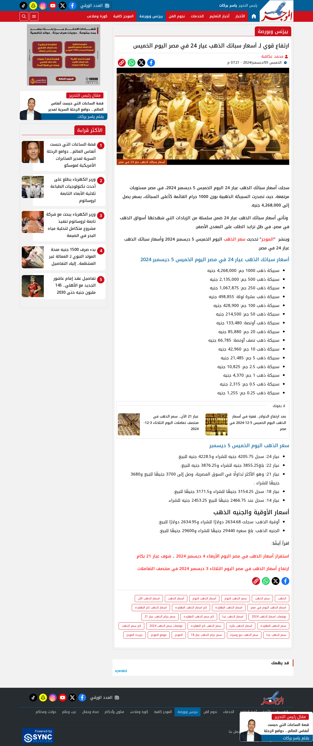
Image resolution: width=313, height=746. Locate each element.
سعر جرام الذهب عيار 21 (160, 616)
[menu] (34, 16)
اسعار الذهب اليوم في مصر (268, 607)
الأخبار (240, 16)
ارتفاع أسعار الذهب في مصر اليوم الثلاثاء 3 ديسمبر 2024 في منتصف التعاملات (213, 568)
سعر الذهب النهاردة (273, 626)
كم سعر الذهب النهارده (199, 616)
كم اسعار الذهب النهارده (191, 607)
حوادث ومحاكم (46, 712)
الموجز (267, 239)
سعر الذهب (234, 239)
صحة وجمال (90, 712)
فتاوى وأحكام (114, 712)
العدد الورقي (90, 6)
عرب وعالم (69, 712)
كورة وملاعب (97, 16)
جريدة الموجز (134, 635)
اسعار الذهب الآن (149, 598)
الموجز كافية (123, 16)
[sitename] (272, 697)
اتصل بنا (234, 731)
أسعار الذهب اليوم (204, 598)
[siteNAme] (276, 11)
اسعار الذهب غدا (232, 616)
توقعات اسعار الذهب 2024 (269, 616)
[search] (24, 16)
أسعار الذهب (176, 598)
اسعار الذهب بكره (240, 626)
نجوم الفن (177, 16)
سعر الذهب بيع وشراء (244, 635)
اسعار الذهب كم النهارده (151, 607)
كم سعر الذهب (131, 626)
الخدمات (197, 16)
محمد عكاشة (273, 56)
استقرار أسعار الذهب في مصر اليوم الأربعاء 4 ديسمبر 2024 (232, 556)
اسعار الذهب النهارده (228, 607)
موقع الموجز (159, 635)
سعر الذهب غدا (276, 635)
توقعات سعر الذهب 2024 (165, 626)
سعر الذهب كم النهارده (206, 626)
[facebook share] (151, 63)
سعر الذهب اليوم (235, 598)
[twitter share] (141, 63)
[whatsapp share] (131, 63)
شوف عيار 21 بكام (154, 556)
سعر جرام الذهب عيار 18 (206, 635)
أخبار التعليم (219, 16)
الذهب (282, 598)
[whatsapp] (122, 63)
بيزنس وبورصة (151, 16)
